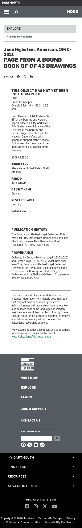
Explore (14, 28)
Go (57, 438)
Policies (11, 522)
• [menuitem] (3, 522)
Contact (26, 522)
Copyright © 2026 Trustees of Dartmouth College (31, 518)
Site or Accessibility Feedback (54, 522)
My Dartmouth (21, 457)
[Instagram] (36, 506)
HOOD (72, 11)
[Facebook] (27, 506)
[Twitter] (45, 506)
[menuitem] (41, 457)
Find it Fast (18, 467)
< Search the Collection (19, 37)
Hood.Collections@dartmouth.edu (31, 336)
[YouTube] (54, 506)
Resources (17, 476)
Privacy (70, 518)
